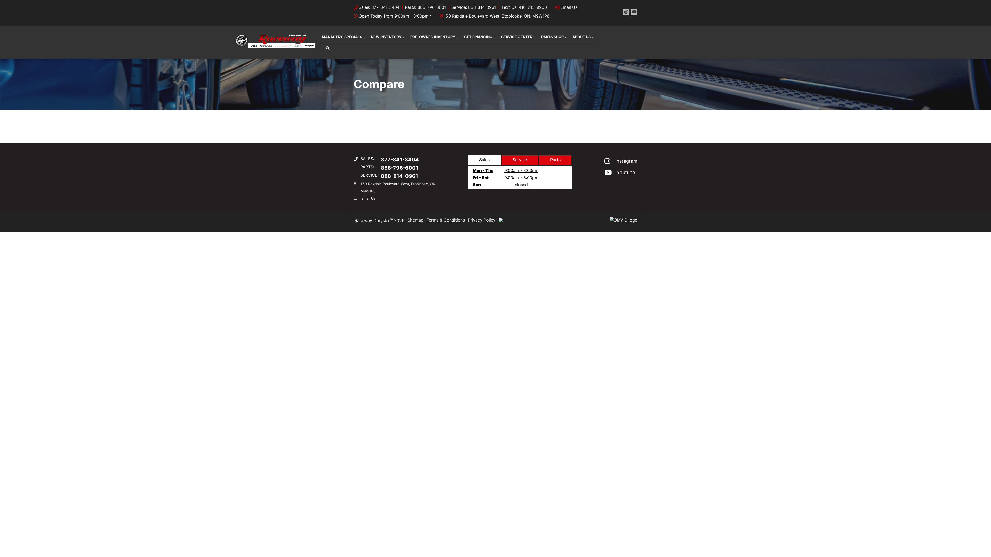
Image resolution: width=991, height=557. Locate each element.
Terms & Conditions (446, 220)
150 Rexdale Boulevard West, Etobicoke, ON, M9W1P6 (496, 16)
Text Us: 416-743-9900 (524, 7)
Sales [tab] (484, 159)
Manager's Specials (342, 37)
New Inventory (386, 37)
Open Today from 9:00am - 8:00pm (393, 16)
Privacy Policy (482, 220)
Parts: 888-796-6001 (425, 7)
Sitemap (415, 220)
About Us (581, 37)
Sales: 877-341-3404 (379, 7)
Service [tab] (520, 159)
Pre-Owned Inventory (432, 37)
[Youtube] (634, 12)
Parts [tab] (555, 159)
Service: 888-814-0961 (473, 7)
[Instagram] (626, 12)
